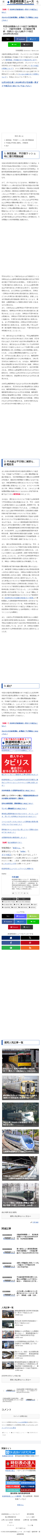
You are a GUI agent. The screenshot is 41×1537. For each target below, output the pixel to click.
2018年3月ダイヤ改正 (10, 899)
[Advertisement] (20, 110)
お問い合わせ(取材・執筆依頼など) (10, 1521)
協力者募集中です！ (15, 842)
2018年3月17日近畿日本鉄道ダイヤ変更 (19, 598)
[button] (27, 44)
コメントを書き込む (20, 1416)
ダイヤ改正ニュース (24, 899)
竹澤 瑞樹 (15, 877)
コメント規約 (30, 1517)
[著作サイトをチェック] (13, 893)
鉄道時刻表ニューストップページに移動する (17, 868)
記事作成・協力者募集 (30, 1520)
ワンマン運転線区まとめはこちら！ (14, 808)
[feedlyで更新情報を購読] (24, 893)
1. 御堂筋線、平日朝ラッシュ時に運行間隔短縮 (19, 140)
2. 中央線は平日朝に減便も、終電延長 (16, 143)
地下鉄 (17, 904)
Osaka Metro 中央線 (9, 901)
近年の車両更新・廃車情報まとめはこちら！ (17, 803)
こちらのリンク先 (9, 863)
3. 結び (6, 145)
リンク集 (30, 1525)
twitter (22, 851)
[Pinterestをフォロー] (21, 893)
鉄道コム (16, 848)
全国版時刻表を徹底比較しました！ (14, 837)
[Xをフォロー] (16, 893)
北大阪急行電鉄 (8, 904)
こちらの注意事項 (22, 1422)
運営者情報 (30, 1514)
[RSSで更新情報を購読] (27, 893)
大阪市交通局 (26, 904)
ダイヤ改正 (6, 855)
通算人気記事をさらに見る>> (20, 1380)
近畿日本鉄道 (23, 907)
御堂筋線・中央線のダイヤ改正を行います (21, 60)
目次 (16, 136)
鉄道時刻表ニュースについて (11, 1514)
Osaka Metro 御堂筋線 (24, 901)
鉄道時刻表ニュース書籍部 (11, 1496)
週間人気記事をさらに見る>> (20, 1216)
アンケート (10, 1525)
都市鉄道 (33, 907)
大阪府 (35, 904)
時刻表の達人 (10, 1470)
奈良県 (15, 907)
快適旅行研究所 (7, 1456)
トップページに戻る (9, 1428)
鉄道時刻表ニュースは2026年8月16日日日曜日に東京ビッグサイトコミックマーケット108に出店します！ (20, 782)
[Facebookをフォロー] (19, 893)
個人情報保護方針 (10, 1517)
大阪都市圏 (7, 907)
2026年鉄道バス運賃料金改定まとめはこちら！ (18, 790)
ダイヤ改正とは (20, 1528)
